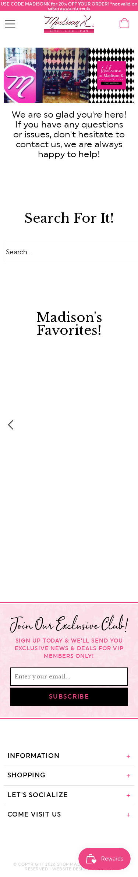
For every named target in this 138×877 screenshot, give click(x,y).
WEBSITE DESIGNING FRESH (82, 869)
